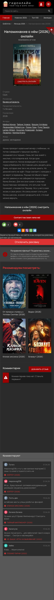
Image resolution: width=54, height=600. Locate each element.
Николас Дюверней (25, 130)
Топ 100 (35, 17)
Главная (6, 17)
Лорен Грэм (31, 127)
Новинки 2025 (21, 17)
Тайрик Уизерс (24, 124)
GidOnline (7, 24)
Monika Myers (18, 132)
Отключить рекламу (27, 242)
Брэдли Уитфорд (39, 124)
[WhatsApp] (31, 230)
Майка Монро (9, 124)
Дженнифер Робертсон (14, 127)
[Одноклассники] (23, 230)
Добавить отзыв (39, 369)
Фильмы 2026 (19, 24)
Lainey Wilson (9, 130)
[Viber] (27, 230)
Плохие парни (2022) (17, 553)
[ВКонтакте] (19, 230)
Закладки (47, 17)
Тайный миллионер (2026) (20, 522)
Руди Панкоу (43, 127)
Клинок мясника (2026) (18, 506)
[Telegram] (34, 230)
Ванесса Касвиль (11, 102)
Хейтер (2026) (13, 475)
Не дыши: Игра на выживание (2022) (24, 539)
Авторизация (41, 4)
